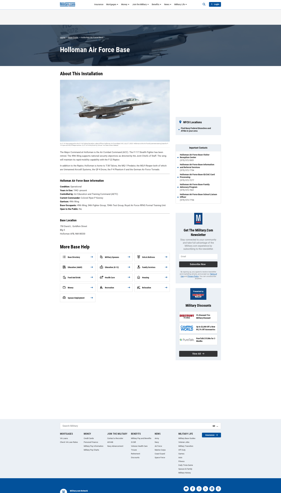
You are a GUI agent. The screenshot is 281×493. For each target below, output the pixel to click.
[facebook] (192, 488)
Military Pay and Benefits (141, 438)
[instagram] (199, 488)
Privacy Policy (193, 276)
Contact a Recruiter (115, 438)
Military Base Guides (186, 438)
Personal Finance (91, 442)
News (166, 4)
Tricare (134, 450)
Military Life (179, 4)
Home (62, 37)
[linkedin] (212, 488)
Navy (157, 442)
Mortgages (111, 4)
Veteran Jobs (183, 442)
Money (124, 4)
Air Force (158, 446)
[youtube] (186, 488)
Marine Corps (160, 450)
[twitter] (205, 488)
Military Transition (185, 446)
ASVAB (110, 442)
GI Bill (133, 442)
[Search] (204, 4)
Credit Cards (89, 438)
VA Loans (64, 438)
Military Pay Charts (91, 450)
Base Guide (73, 37)
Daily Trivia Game (185, 465)
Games (181, 454)
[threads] (218, 488)
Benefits (155, 4)
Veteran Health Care (139, 446)
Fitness (181, 461)
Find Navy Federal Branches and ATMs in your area (196, 129)
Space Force (160, 457)
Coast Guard (160, 454)
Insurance (98, 4)
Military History (184, 473)
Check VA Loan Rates (69, 442)
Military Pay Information (93, 446)
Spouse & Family (185, 469)
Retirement (135, 454)
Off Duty (181, 450)
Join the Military (139, 4)
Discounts (135, 457)
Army (157, 438)
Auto (180, 457)
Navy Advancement (115, 446)
